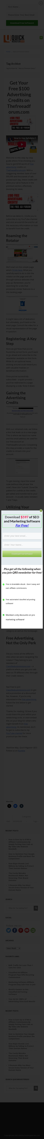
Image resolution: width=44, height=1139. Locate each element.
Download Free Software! (22, 554)
